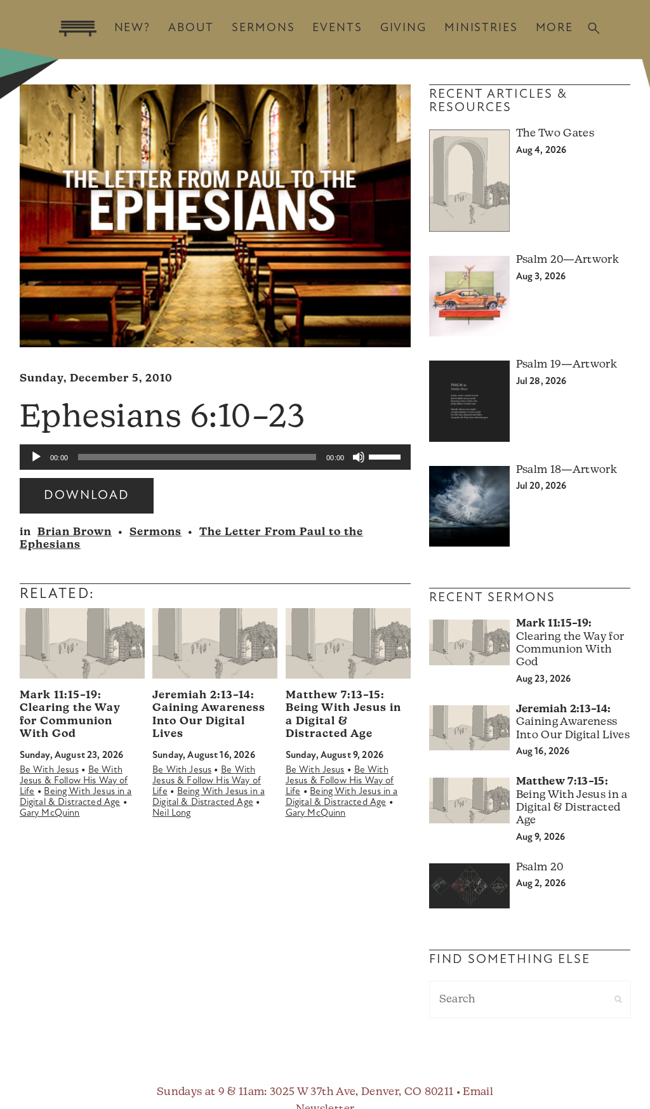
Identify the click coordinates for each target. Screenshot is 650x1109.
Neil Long (171, 813)
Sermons (263, 28)
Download (86, 495)
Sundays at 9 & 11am (210, 1092)
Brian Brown (74, 532)
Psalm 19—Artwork (566, 364)
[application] (215, 457)
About (191, 28)
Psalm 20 (540, 867)
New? (132, 28)
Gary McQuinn (50, 813)
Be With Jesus (49, 770)
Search (594, 28)
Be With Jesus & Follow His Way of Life (74, 781)
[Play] (36, 457)
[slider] (386, 455)
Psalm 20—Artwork (567, 260)
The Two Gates (555, 133)
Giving (403, 28)
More (554, 28)
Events (337, 28)
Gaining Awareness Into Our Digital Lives (573, 722)
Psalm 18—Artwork (566, 470)
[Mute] (358, 457)
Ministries (481, 28)
